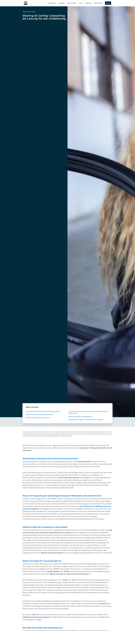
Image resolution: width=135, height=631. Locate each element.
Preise (80, 3)
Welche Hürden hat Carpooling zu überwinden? (39, 414)
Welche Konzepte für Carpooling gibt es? (81, 416)
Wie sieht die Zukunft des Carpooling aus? (38, 417)
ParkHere (67, 571)
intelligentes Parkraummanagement (36, 617)
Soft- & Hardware (71, 3)
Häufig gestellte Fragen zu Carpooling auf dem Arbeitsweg (86, 419)
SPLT (74, 580)
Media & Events (98, 3)
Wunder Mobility (53, 571)
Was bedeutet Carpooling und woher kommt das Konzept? (43, 411)
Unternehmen (52, 3)
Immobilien (61, 3)
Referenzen (88, 3)
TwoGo (64, 580)
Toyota (42, 569)
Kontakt (108, 3)
